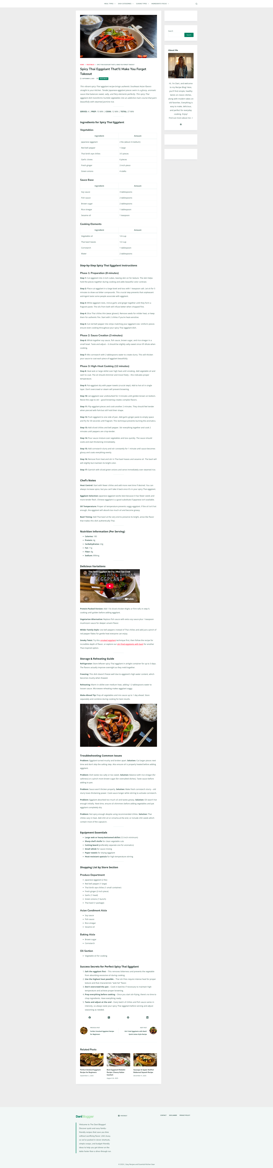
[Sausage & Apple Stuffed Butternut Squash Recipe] (145, 1059)
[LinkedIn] (147, 1017)
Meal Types (108, 4)
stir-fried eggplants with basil (130, 644)
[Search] (196, 4)
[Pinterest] (128, 1017)
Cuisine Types (141, 4)
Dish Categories (124, 4)
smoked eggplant (108, 640)
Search (170, 31)
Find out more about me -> (181, 118)
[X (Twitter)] (108, 1017)
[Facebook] (89, 1017)
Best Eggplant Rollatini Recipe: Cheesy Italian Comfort (116, 1072)
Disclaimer (173, 1115)
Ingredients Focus (159, 4)
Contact (163, 1115)
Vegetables (103, 78)
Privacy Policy (185, 1115)
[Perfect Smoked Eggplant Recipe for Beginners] (92, 1059)
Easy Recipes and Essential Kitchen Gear (140, 1164)
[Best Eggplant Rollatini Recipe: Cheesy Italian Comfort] (118, 1059)
